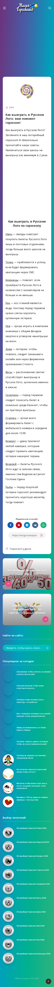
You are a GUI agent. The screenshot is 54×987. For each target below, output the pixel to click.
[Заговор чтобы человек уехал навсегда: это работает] (8, 704)
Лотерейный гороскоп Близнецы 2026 (33, 954)
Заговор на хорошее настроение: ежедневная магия (31, 757)
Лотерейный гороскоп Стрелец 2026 (33, 870)
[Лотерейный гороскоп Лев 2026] (8, 930)
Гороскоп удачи (20, 549)
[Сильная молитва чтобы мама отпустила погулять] (8, 690)
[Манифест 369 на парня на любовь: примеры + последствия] (8, 801)
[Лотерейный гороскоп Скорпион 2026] (8, 888)
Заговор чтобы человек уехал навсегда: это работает (30, 701)
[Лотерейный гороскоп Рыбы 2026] (8, 832)
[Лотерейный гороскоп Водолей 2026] (8, 846)
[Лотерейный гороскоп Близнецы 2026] (8, 958)
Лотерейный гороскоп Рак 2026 (30, 940)
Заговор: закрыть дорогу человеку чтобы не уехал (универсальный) (32, 743)
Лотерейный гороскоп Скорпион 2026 (33, 884)
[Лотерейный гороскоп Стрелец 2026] (8, 874)
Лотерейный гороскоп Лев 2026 (31, 926)
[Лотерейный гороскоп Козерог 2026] (8, 860)
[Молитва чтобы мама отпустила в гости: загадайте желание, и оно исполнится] (8, 787)
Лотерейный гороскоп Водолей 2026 (33, 842)
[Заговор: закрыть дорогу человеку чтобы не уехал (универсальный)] (8, 746)
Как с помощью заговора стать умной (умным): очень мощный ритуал (33, 715)
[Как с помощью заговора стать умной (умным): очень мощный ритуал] (8, 718)
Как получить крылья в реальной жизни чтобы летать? (31, 771)
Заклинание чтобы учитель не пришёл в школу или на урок (34, 673)
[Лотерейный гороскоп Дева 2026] (8, 916)
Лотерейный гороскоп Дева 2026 (31, 912)
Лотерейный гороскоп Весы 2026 (31, 898)
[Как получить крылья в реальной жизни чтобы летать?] (8, 774)
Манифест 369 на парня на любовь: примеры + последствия (32, 798)
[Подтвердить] (47, 648)
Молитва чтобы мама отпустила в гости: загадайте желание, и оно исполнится (32, 785)
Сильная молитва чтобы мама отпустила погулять (30, 687)
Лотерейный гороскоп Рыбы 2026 (31, 828)
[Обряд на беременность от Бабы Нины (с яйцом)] (8, 732)
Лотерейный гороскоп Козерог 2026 (32, 856)
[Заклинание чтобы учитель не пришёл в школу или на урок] (8, 676)
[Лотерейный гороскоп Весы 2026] (8, 902)
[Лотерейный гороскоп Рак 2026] (8, 944)
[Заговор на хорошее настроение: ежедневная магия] (8, 760)
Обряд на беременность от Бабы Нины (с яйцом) (31, 729)
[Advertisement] (27, 44)
